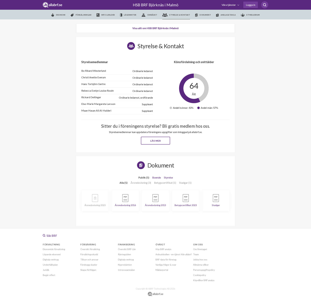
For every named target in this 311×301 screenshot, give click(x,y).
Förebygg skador (88, 264)
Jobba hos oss (200, 259)
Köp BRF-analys (163, 249)
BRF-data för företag (166, 259)
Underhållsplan (50, 264)
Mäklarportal (162, 269)
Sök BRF (51, 235)
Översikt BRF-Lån (127, 249)
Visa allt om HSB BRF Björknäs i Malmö (155, 28)
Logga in (250, 4)
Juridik (46, 269)
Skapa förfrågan (88, 269)
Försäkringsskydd (89, 254)
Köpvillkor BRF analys (203, 280)
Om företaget (200, 249)
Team (196, 254)
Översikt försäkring (90, 249)
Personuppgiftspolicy (204, 269)
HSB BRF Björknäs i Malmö (155, 4)
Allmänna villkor (201, 264)
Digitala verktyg (51, 259)
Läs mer (155, 140)
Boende (156, 177)
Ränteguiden (124, 254)
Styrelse (168, 177)
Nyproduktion (125, 264)
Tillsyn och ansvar (89, 259)
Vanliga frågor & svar (166, 264)
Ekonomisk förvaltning (54, 249)
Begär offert (49, 275)
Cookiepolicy (199, 275)
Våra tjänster (229, 4)
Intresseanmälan (126, 269)
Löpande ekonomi (52, 254)
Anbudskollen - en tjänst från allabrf (173, 254)
